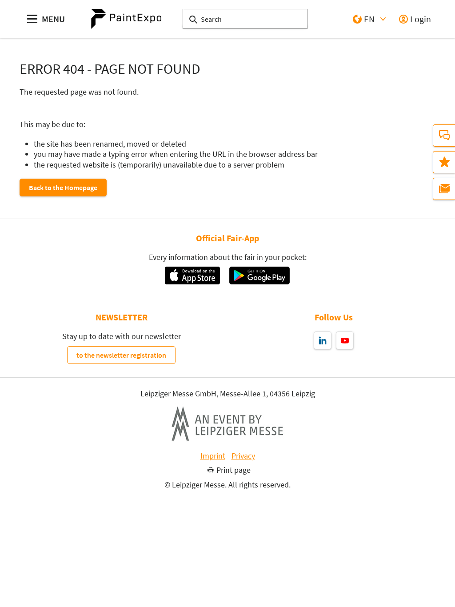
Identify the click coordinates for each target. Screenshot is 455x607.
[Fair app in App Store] (192, 275)
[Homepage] (126, 19)
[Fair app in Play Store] (259, 275)
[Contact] (444, 135)
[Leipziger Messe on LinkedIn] (322, 340)
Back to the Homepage (63, 187)
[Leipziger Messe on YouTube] (345, 340)
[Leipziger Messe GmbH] (227, 423)
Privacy (243, 456)
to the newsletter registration (121, 355)
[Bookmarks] (444, 162)
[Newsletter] (444, 189)
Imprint (212, 456)
